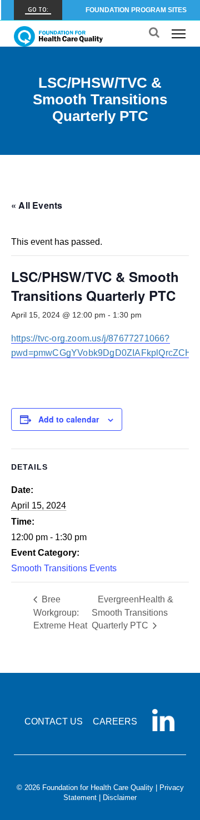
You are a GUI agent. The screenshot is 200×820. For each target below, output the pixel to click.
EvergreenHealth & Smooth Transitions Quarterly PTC (132, 612)
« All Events (36, 205)
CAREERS (115, 721)
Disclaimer (120, 797)
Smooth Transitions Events (64, 568)
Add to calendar (68, 419)
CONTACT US (53, 721)
